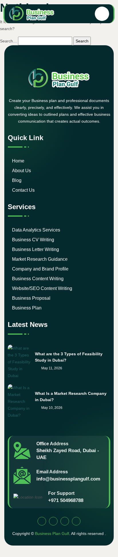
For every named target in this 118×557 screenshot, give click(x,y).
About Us (21, 170)
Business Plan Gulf (52, 533)
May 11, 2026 (51, 368)
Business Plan (27, 307)
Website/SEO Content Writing (42, 288)
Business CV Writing (33, 239)
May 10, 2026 (51, 408)
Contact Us (23, 190)
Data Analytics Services (36, 229)
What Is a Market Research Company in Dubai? (71, 396)
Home (18, 160)
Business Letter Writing (35, 249)
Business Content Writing (38, 278)
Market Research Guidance (40, 259)
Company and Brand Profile (40, 268)
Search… (8, 41)
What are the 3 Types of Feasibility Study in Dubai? (69, 357)
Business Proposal (31, 298)
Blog (16, 180)
